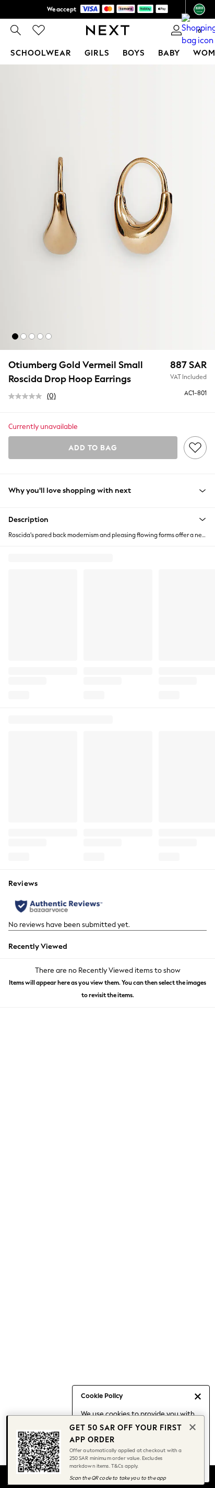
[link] (15, 30)
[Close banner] (191, 1426)
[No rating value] (27, 396)
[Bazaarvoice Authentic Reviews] (59, 906)
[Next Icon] (107, 30)
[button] (15, 336)
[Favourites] (38, 30)
